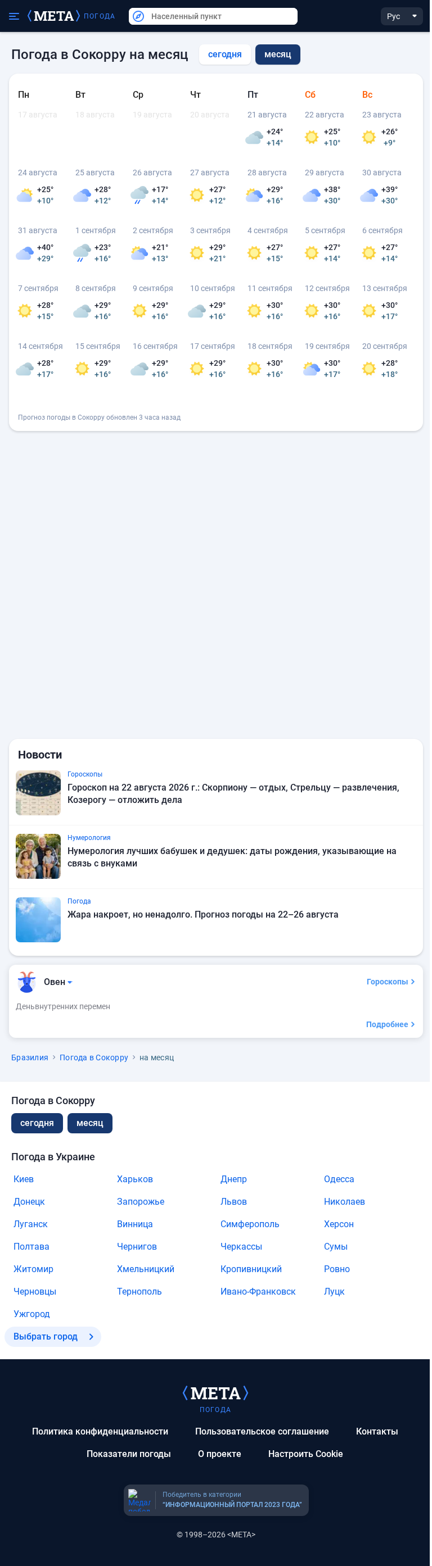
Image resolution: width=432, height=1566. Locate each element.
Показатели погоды (129, 1454)
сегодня (225, 54)
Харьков (135, 1179)
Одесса (339, 1179)
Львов (233, 1201)
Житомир (33, 1269)
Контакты (377, 1431)
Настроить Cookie (305, 1454)
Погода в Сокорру (94, 1057)
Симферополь (250, 1224)
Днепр (233, 1179)
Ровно (337, 1269)
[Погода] (215, 1392)
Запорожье (140, 1201)
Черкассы (241, 1246)
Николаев (344, 1201)
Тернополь (139, 1291)
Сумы (336, 1246)
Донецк (29, 1201)
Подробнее (387, 1024)
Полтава (32, 1246)
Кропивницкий (251, 1269)
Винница (135, 1224)
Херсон (339, 1224)
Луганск (31, 1224)
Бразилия (29, 1057)
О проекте (219, 1454)
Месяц (90, 1123)
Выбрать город (46, 1336)
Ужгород (32, 1314)
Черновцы (35, 1291)
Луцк (334, 1291)
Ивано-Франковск (258, 1291)
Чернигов (137, 1246)
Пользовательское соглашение (262, 1431)
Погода (99, 16)
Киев (24, 1179)
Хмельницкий (145, 1269)
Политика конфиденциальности (100, 1431)
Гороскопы (387, 981)
